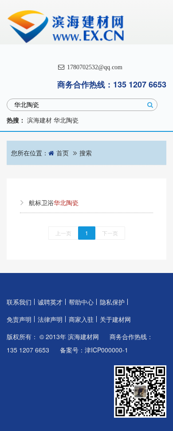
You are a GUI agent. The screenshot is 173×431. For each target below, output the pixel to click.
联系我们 (19, 301)
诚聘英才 (50, 301)
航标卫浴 (54, 202)
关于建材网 (115, 319)
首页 (62, 152)
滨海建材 (39, 119)
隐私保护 (112, 301)
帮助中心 (81, 301)
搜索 (85, 152)
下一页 (110, 233)
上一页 (63, 233)
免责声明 (19, 319)
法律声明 (50, 319)
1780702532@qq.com (93, 67)
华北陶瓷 (66, 119)
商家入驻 (81, 319)
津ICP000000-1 (106, 349)
